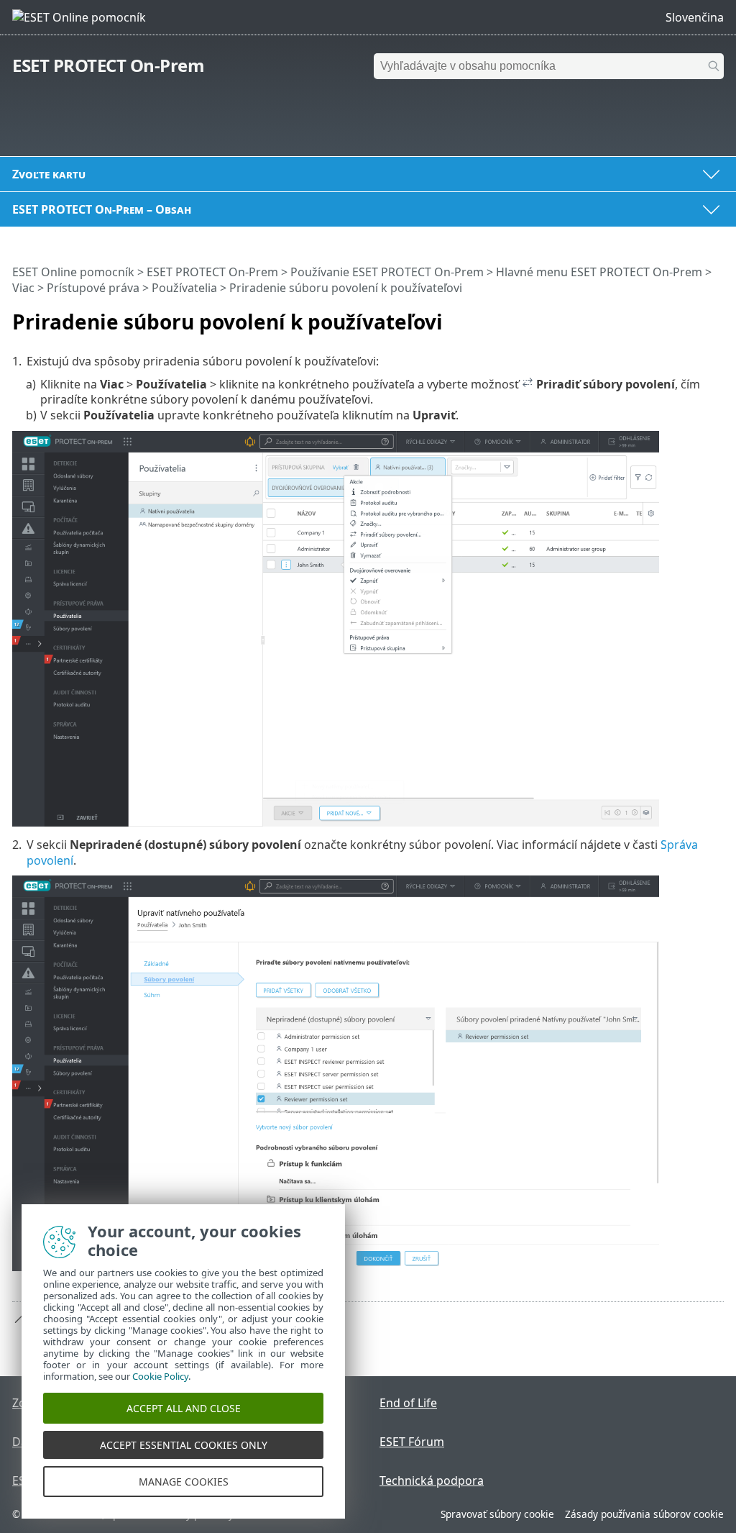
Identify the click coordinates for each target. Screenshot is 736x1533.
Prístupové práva (93, 288)
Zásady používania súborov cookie (644, 1514)
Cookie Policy (160, 1376)
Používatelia (184, 288)
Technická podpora (432, 1480)
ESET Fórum (412, 1442)
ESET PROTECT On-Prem (108, 65)
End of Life (408, 1403)
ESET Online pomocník (73, 272)
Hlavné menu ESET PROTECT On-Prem (599, 272)
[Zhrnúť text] (716, 316)
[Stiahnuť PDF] (694, 316)
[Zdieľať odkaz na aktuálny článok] (673, 316)
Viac (23, 288)
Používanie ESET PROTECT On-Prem (387, 272)
